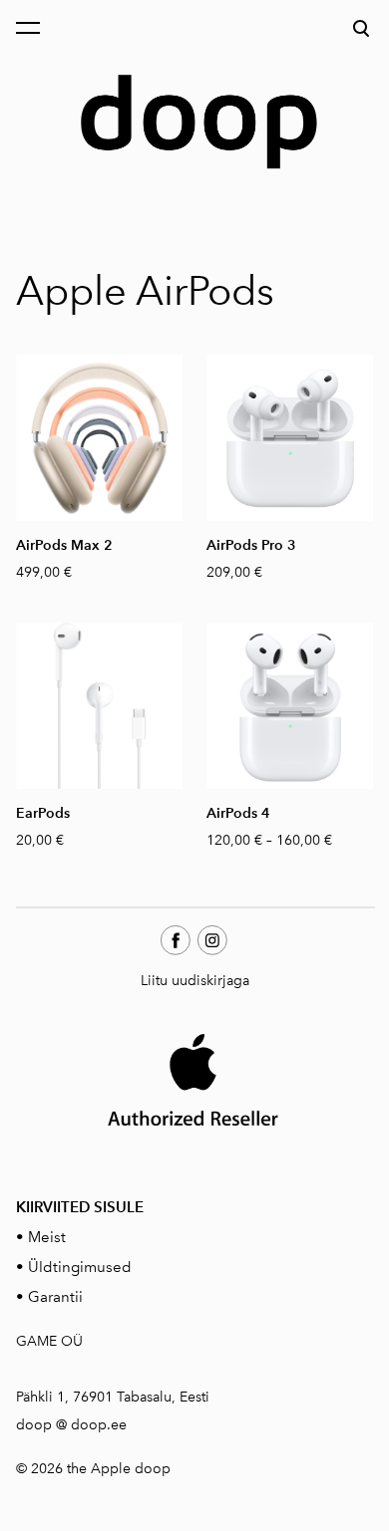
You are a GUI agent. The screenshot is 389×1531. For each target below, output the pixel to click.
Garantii (55, 1297)
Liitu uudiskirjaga (195, 980)
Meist (47, 1237)
